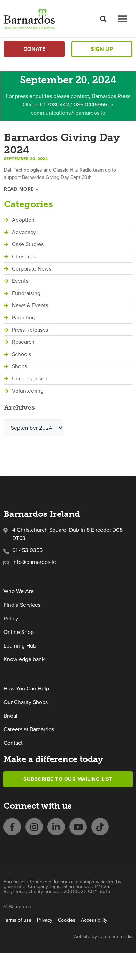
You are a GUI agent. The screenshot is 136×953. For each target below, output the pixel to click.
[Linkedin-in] (56, 826)
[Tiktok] (100, 826)
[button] (103, 18)
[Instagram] (34, 826)
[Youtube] (78, 826)
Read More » (21, 189)
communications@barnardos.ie (68, 113)
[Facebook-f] (12, 826)
